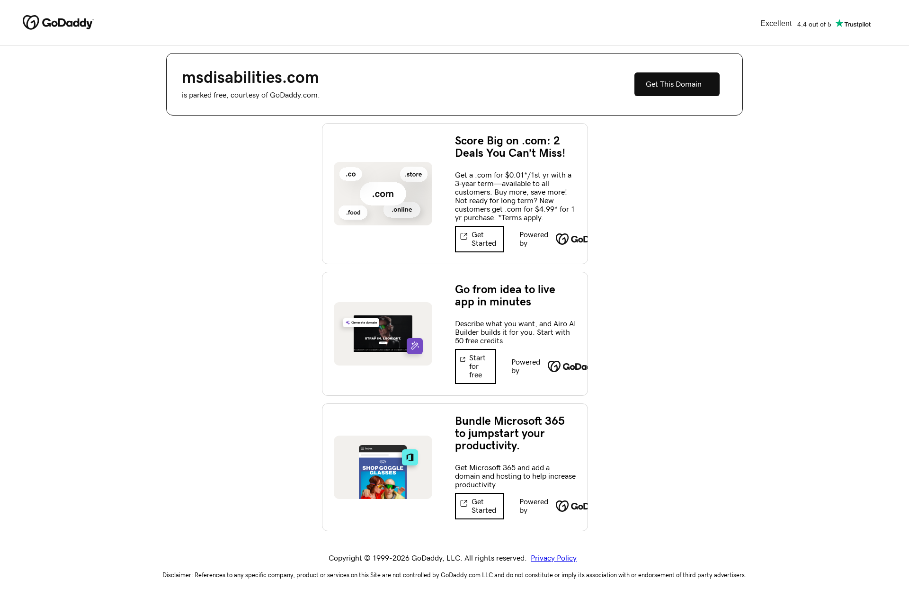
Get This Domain (674, 84)
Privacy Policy (554, 558)
